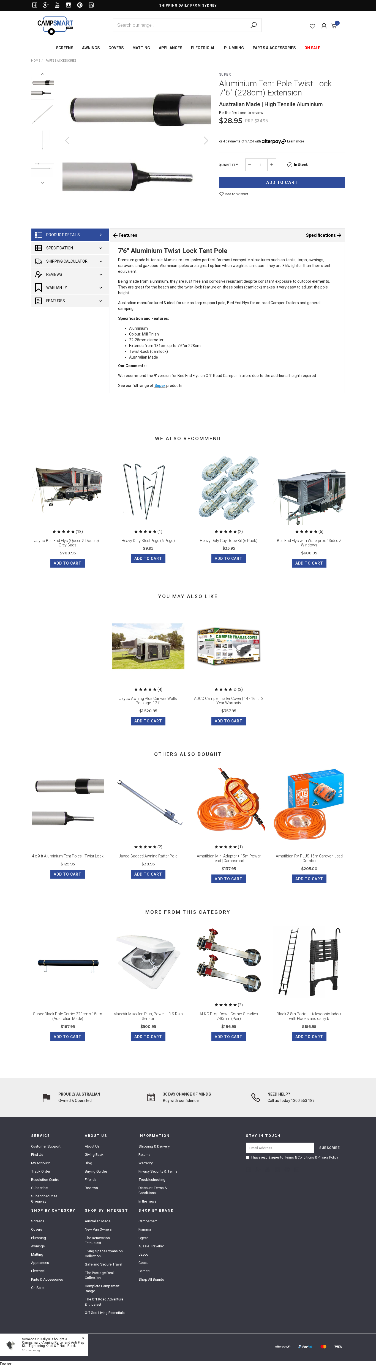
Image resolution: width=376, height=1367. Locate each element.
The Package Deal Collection (99, 1275)
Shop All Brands (151, 1279)
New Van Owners (98, 1229)
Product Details (63, 235)
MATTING (141, 48)
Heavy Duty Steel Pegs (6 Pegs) (148, 540)
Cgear (143, 1238)
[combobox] (187, 25)
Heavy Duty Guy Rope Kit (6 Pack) (228, 540)
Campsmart (147, 1221)
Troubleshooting (151, 1180)
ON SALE (312, 48)
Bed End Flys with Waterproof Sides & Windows (309, 543)
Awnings (38, 1246)
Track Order (40, 1171)
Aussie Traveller (151, 1246)
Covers (36, 1229)
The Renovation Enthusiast (97, 1240)
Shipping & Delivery (154, 1146)
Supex (225, 74)
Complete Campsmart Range (102, 1288)
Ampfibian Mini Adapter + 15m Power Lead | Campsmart (229, 858)
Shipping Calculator (67, 261)
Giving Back (94, 1155)
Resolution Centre (45, 1180)
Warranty (56, 287)
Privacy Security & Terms (158, 1171)
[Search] (253, 25)
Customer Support (46, 1146)
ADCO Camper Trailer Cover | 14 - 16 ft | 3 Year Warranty (228, 700)
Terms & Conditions (299, 1157)
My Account (40, 1163)
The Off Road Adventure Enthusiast (104, 1301)
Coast (143, 1263)
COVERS (116, 48)
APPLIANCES (170, 48)
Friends (91, 1180)
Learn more (295, 141)
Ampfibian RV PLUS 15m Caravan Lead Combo (309, 858)
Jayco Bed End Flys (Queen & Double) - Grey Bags (67, 543)
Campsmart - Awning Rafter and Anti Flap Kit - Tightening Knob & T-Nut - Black (53, 1344)
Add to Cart (282, 182)
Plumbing (38, 1238)
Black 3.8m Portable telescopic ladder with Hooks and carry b (309, 1016)
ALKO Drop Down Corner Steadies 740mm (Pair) (229, 1016)
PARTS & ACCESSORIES (274, 48)
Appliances (40, 1263)
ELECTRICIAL (203, 48)
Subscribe (39, 1188)
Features (55, 301)
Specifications (321, 235)
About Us (92, 1146)
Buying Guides (96, 1171)
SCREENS (64, 48)
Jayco (143, 1254)
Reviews (54, 274)
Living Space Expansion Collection (104, 1253)
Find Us (37, 1155)
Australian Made (97, 1221)
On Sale (37, 1288)
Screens (37, 1221)
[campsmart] (55, 25)
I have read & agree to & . (295, 1157)
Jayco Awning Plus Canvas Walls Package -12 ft (148, 700)
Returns (144, 1155)
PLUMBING (234, 48)
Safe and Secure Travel (103, 1264)
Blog (88, 1163)
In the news (147, 1201)
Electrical (38, 1271)
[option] (136, 146)
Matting (37, 1254)
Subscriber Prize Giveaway (44, 1198)
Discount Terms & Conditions (152, 1190)
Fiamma (144, 1229)
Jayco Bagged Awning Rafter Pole (148, 856)
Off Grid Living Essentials (105, 1313)
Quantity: (229, 165)
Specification (59, 248)
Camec (143, 1271)
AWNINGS (91, 48)
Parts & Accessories (47, 1279)
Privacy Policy (328, 1157)
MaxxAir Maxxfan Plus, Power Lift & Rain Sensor (148, 1016)
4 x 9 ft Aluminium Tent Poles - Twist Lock (67, 856)
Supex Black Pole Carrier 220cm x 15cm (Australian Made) (67, 1016)
